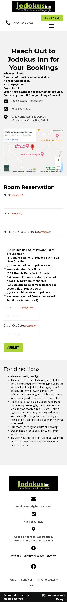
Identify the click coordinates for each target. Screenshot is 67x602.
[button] (51, 26)
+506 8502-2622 (23, 22)
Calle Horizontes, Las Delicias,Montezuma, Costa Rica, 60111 (30, 118)
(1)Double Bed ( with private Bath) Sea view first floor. (33, 259)
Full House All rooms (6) (22, 300)
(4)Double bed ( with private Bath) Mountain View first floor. (30, 267)
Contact (33, 585)
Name (13, 195)
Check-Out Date (19, 325)
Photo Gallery (48, 579)
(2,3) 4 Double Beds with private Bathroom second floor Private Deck (31, 294)
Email (13, 213)
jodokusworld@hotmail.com (28, 100)
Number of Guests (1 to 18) (27, 232)
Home (12, 579)
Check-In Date (18, 307)
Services (27, 579)
